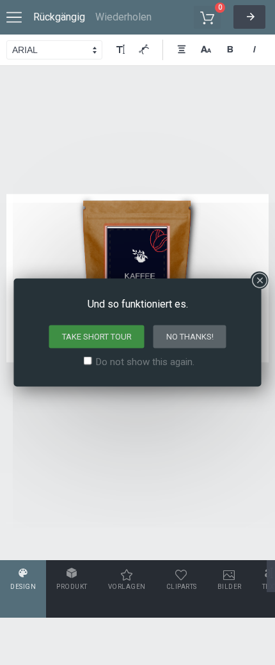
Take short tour (97, 336)
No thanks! (190, 336)
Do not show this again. (145, 362)
